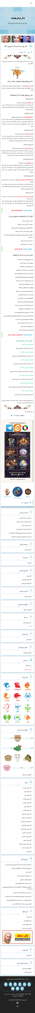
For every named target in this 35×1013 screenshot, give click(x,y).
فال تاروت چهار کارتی (26, 821)
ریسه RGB (28, 665)
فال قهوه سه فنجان (26, 579)
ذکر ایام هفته (18, 18)
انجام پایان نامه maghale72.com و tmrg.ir (21, 868)
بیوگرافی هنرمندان (26, 968)
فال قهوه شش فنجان (26, 583)
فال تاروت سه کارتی (26, 817)
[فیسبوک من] (20, 984)
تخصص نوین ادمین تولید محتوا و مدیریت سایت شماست (18, 896)
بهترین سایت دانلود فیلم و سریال (23, 883)
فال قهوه (29, 576)
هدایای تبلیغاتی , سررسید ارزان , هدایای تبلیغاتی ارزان (18, 900)
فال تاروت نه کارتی (26, 832)
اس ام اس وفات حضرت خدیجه (24, 521)
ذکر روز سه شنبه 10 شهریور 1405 (15, 46)
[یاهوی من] (29, 984)
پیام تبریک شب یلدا (26, 928)
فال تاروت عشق (27, 840)
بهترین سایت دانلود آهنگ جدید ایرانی (22, 892)
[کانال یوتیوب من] (17, 989)
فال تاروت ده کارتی (26, 836)
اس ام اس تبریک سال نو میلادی (23, 529)
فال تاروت (28, 851)
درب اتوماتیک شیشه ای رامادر (24, 876)
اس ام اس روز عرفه (26, 525)
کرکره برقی (28, 872)
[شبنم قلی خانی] (6, 39)
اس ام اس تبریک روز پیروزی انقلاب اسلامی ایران (20, 533)
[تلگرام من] (24, 984)
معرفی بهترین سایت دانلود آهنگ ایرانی (22, 904)
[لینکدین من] (13, 989)
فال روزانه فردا (27, 972)
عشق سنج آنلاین (27, 652)
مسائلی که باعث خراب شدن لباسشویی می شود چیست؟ (18, 864)
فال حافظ (29, 917)
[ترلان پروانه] (17, 39)
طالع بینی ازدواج (27, 609)
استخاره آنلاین (27, 549)
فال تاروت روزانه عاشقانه (25, 844)
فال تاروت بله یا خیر (26, 847)
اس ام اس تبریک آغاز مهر (25, 518)
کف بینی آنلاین (27, 596)
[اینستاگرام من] (15, 984)
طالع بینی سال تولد (26, 774)
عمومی (22, 502)
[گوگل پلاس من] (22, 989)
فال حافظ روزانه (27, 920)
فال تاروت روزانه (27, 787)
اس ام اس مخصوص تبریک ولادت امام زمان (21, 536)
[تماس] (10, 984)
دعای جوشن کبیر (27, 622)
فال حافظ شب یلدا (27, 924)
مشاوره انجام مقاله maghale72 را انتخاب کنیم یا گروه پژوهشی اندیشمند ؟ (17, 888)
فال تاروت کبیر (27, 791)
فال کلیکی (28, 639)
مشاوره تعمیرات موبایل (25, 879)
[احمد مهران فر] (28, 39)
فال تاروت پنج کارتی (26, 825)
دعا (13, 415)
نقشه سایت (11, 1000)
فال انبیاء (29, 563)
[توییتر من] (6, 984)
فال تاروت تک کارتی (26, 814)
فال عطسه (28, 955)
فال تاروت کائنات (27, 799)
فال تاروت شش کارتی (26, 829)
